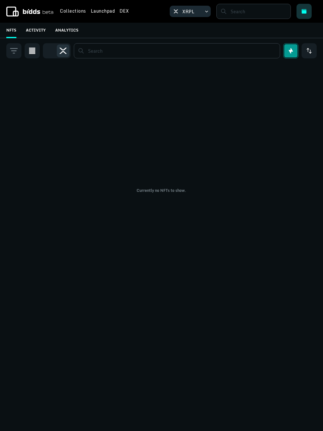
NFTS (11, 30)
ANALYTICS (67, 30)
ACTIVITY (36, 30)
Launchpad (103, 12)
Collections (73, 12)
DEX (124, 12)
